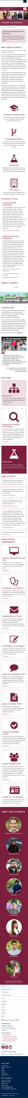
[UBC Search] (25, 1)
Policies (3, 1010)
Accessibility (11, 1095)
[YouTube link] (10, 1047)
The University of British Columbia (10, 3)
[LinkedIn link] (6, 1047)
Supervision (4, 1001)
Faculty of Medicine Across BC (8, 1088)
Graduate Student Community (10, 1038)
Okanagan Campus (6, 1081)
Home (2, 986)
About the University (6, 1067)
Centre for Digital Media (6, 1087)
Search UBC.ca (5, 1075)
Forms (3, 1007)
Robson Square (5, 1085)
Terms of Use (15, 1093)
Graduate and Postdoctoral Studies (14, 1020)
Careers (3, 1071)
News (2, 1068)
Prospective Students (6, 989)
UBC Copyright (4, 1095)
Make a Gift (4, 1073)
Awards (3, 998)
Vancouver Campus (6, 1080)
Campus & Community (6, 995)
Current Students (5, 992)
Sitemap (11, 1054)
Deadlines (3, 1004)
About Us (3, 1013)
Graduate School (4, 27)
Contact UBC (4, 1065)
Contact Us (4, 1030)
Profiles (15, 1054)
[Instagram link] (3, 1047)
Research (20, 1054)
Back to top (4, 1054)
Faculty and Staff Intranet (9, 1040)
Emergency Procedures (6, 1093)
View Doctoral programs (10, 277)
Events (3, 1070)
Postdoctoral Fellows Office (10, 1036)
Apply (2, 1016)
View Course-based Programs (11, 230)
